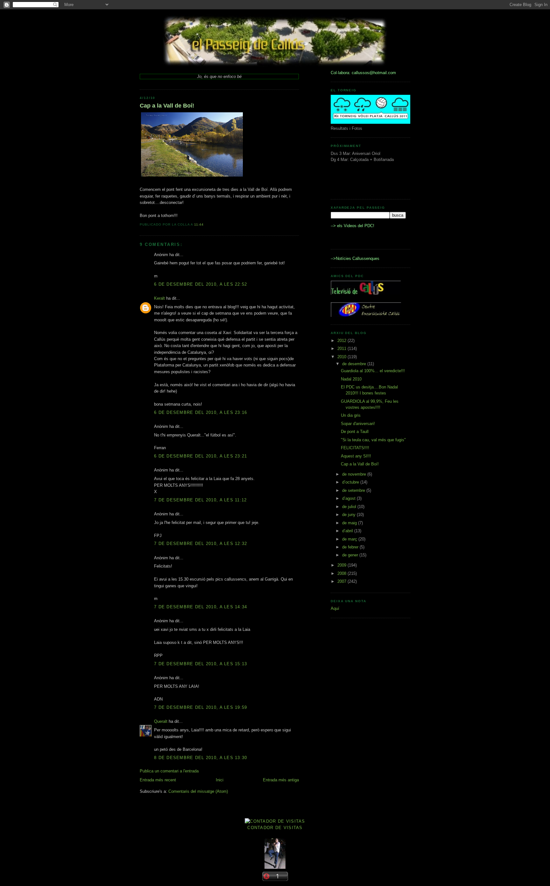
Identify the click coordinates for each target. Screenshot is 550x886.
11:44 (199, 224)
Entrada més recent (158, 780)
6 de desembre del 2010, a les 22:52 (200, 284)
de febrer (351, 547)
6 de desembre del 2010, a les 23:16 (200, 412)
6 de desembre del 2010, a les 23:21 (200, 456)
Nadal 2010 (351, 379)
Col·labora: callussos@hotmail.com (363, 72)
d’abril (348, 530)
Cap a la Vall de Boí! (167, 105)
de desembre (354, 363)
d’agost (349, 498)
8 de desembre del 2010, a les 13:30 (200, 757)
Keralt (159, 298)
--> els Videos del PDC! (352, 225)
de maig (350, 522)
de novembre (354, 474)
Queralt (160, 721)
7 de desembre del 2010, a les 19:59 (200, 707)
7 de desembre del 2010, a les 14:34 (200, 606)
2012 (342, 340)
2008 (342, 573)
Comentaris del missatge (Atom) (198, 791)
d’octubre (351, 482)
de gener (350, 555)
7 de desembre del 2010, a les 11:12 (200, 500)
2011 (342, 348)
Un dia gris (351, 415)
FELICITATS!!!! (355, 447)
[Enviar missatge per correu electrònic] (205, 224)
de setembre (354, 490)
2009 (342, 565)
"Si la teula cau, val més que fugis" (373, 439)
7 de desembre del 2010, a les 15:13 (200, 663)
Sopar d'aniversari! (358, 423)
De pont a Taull (355, 431)
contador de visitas (274, 827)
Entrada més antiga (281, 780)
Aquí (335, 608)
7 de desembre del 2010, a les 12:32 (200, 543)
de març (350, 539)
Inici (219, 780)
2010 (342, 356)
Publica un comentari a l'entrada (169, 771)
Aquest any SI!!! (356, 456)
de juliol (349, 506)
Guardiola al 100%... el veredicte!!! (373, 370)
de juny (349, 514)
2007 (342, 581)
